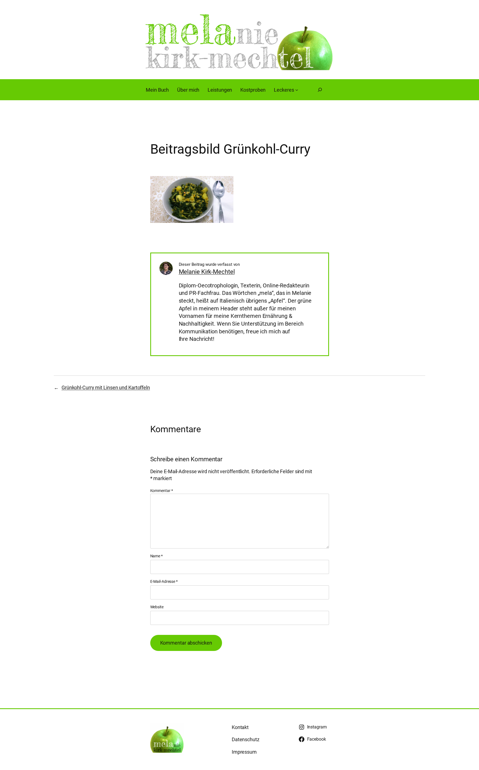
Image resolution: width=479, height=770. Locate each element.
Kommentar (161, 490)
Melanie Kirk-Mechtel (207, 271)
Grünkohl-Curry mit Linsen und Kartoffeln (106, 387)
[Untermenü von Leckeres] (296, 89)
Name (156, 556)
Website (157, 607)
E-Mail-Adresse (164, 581)
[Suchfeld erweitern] (320, 89)
